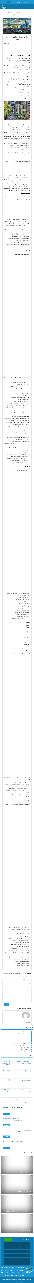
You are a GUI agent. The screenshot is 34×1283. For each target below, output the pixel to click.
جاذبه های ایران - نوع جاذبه (23, 1033)
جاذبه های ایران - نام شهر (23, 1031)
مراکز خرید (27, 1039)
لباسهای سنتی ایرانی (24, 1049)
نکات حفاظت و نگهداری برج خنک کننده (23, 1090)
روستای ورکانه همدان (26, 1070)
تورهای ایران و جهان (24, 1035)
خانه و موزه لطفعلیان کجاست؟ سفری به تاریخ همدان (23, 1062)
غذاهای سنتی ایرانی (24, 1047)
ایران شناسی (26, 1051)
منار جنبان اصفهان (26, 1080)
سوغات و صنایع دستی (24, 1037)
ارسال (6, 1004)
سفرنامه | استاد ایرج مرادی (23, 1045)
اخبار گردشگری (26, 1041)
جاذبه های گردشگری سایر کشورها (21, 1043)
